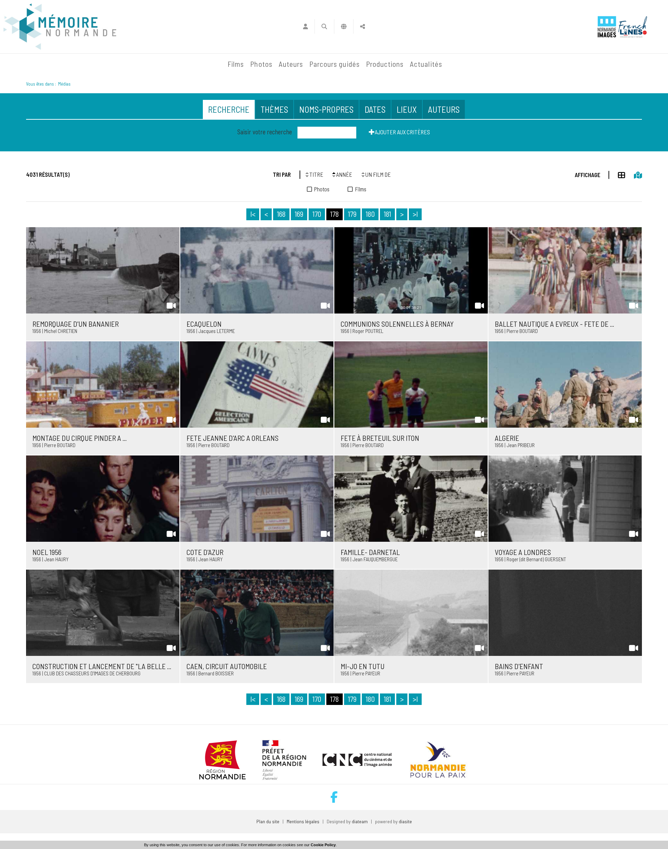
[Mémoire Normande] (149, 64)
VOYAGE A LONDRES (523, 552)
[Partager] (362, 26)
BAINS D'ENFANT (519, 666)
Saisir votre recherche (264, 132)
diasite (405, 821)
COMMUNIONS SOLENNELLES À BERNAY (397, 323)
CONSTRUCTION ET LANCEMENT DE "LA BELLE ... (101, 666)
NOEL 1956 (46, 552)
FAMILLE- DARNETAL (370, 552)
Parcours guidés (334, 63)
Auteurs (291, 63)
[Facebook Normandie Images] (334, 797)
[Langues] (343, 26)
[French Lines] (632, 26)
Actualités (426, 63)
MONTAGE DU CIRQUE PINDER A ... (79, 438)
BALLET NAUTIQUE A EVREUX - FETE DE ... (554, 323)
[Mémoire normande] (59, 26)
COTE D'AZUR (204, 552)
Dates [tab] (375, 109)
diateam (360, 821)
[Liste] (617, 173)
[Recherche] (324, 26)
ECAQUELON (204, 323)
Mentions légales (303, 821)
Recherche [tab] (228, 109)
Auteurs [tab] (444, 109)
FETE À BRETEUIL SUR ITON (380, 438)
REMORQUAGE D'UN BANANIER (75, 323)
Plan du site (267, 821)
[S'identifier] (305, 26)
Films (236, 63)
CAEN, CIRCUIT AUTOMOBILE (226, 666)
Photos (261, 63)
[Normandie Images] (607, 26)
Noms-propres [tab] (326, 109)
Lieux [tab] (407, 109)
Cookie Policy (323, 845)
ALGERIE (507, 438)
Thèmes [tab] (274, 109)
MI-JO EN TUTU (362, 666)
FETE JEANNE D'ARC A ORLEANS (232, 438)
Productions (385, 63)
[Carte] (633, 173)
